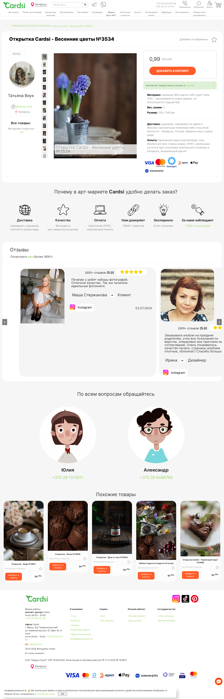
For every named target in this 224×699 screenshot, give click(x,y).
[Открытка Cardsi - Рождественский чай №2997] (44, 72)
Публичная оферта (80, 629)
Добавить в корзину (13, 576)
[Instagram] (176, 599)
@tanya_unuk (23, 106)
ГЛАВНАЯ (16, 25)
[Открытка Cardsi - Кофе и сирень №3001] (44, 95)
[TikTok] (185, 599)
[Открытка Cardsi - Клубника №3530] (44, 148)
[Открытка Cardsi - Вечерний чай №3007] (44, 141)
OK (62, 694)
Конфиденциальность (82, 639)
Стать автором (166, 616)
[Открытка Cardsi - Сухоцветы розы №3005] (44, 126)
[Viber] (103, 4)
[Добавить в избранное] (214, 39)
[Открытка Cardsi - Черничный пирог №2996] (44, 64)
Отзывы (75, 625)
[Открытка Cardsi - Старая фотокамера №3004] (44, 118)
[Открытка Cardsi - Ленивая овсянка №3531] (44, 156)
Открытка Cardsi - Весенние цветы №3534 (72, 26)
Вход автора (135, 620)
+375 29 (67, 477)
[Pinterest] (194, 599)
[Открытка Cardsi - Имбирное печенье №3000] (44, 87)
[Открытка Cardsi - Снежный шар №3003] (44, 110)
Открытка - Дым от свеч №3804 (112, 557)
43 (21, 132)
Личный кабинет (137, 616)
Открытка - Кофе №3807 (24, 564)
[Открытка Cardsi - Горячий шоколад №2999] (44, 79)
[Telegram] (93, 4)
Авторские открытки (35, 25)
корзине (190, 85)
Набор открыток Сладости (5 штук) (156, 563)
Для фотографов (166, 620)
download (104, 625)
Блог (102, 616)
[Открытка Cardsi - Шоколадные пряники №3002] (44, 102)
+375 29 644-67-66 (166, 3)
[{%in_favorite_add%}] (40, 568)
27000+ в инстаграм (197, 225)
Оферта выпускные (81, 634)
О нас (73, 616)
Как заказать (107, 620)
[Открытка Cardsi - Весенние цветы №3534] (44, 57)
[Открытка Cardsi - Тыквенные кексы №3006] (44, 133)
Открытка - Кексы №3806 (67, 554)
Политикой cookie (46, 694)
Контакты (75, 620)
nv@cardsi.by (35, 644)
